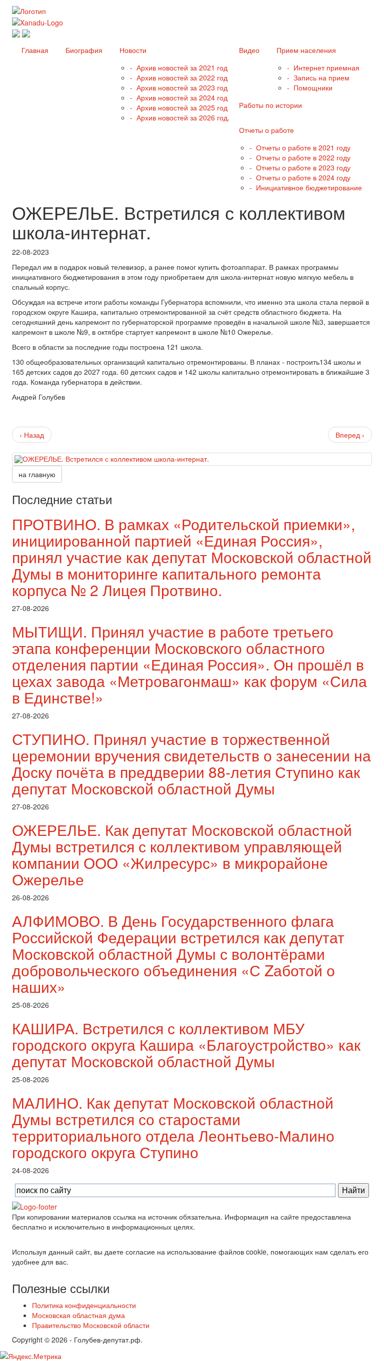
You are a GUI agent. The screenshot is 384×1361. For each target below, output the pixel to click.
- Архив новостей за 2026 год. (180, 117)
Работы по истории (269, 105)
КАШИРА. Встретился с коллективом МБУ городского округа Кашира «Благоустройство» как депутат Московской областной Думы (186, 1044)
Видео (248, 50)
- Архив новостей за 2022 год (179, 77)
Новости (132, 50)
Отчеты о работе (265, 130)
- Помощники (309, 87)
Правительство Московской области (91, 1325)
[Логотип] (29, 10)
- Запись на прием (318, 77)
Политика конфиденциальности (84, 1305)
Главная (34, 50)
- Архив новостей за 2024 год (179, 97)
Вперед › (350, 435)
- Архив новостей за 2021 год (179, 67)
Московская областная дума (78, 1315)
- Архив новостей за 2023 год (179, 87)
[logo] (34, 1206)
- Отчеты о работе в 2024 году (300, 177)
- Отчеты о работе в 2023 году (300, 167)
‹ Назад (32, 435)
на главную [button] (37, 474)
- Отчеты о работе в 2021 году (300, 147)
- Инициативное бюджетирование (306, 187)
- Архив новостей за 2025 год (179, 107)
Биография (83, 50)
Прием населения (305, 50)
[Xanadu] (37, 21)
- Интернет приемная (323, 67)
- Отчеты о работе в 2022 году (300, 157)
